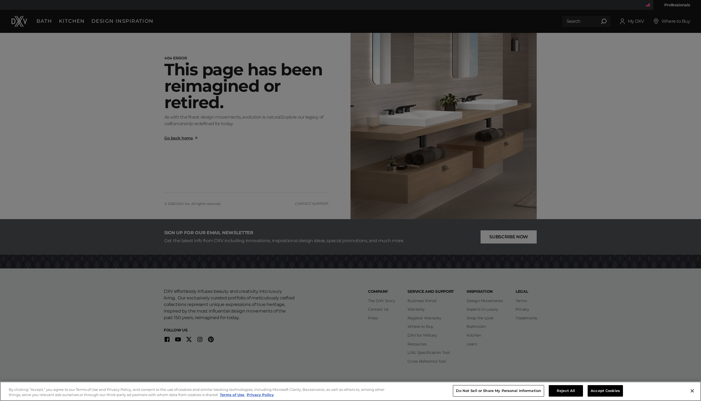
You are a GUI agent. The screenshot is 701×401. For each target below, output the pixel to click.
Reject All (566, 390)
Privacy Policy (260, 395)
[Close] (692, 391)
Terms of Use (232, 395)
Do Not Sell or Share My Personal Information (498, 390)
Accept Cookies (605, 390)
